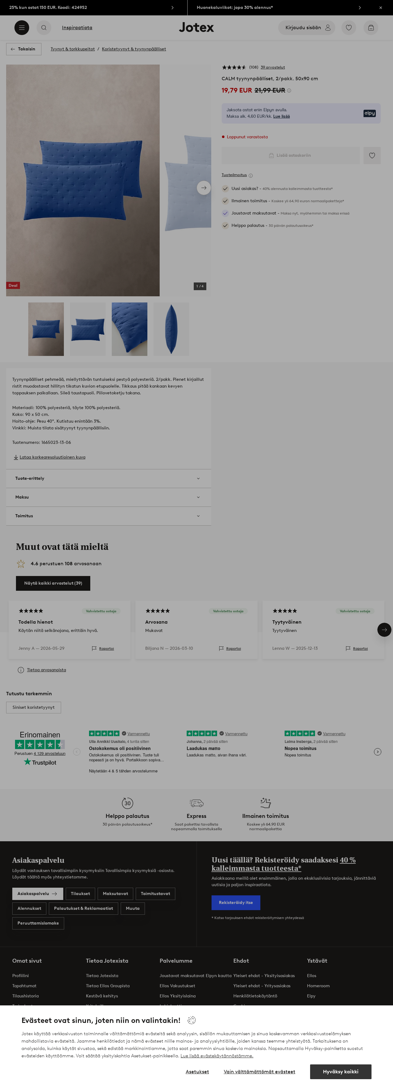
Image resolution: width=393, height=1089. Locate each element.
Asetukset (197, 1072)
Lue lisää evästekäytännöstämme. (217, 1056)
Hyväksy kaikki (341, 1072)
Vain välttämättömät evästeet (259, 1072)
